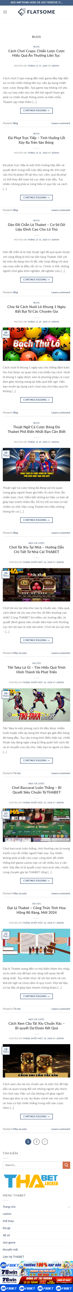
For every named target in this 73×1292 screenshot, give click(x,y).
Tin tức (36, 663)
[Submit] (66, 1165)
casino (7, 1213)
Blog (36, 47)
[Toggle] (68, 1207)
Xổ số (6, 1235)
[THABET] (36, 12)
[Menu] (5, 11)
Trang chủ (9, 1206)
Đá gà (6, 1228)
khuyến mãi (10, 1249)
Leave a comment (60, 123)
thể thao (8, 1221)
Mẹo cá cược (36, 543)
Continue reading (36, 110)
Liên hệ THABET (13, 1256)
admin (55, 66)
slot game (9, 1242)
